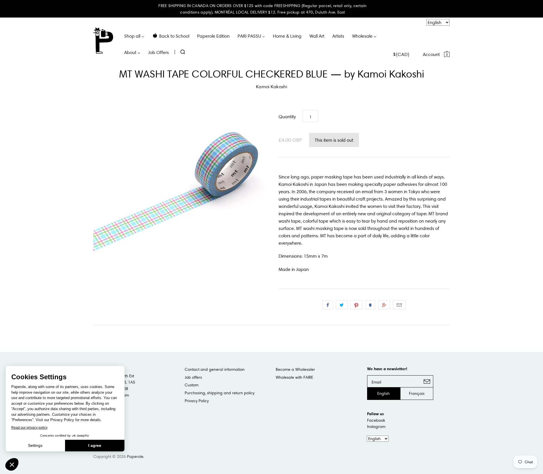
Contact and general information (215, 369)
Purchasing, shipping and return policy (220, 392)
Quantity (287, 116)
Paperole (135, 456)
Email (399, 304)
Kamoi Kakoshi (271, 86)
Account (431, 54)
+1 (384, 304)
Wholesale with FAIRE (294, 377)
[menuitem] (134, 35)
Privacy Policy (197, 400)
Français (417, 393)
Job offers (193, 377)
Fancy (370, 304)
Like (328, 304)
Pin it (356, 304)
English (383, 393)
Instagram (376, 426)
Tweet (342, 304)
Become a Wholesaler (295, 369)
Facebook (376, 420)
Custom (192, 384)
